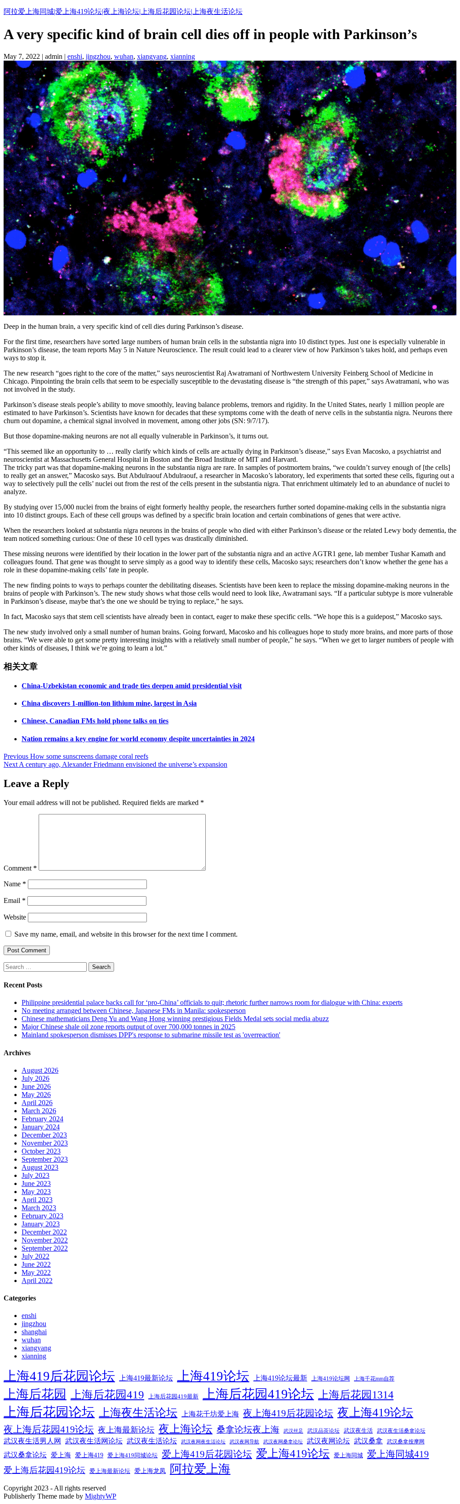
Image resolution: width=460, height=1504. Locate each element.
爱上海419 (89, 1455)
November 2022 (45, 1240)
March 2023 (39, 1208)
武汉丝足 (293, 1431)
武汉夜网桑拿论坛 (283, 1441)
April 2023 (37, 1199)
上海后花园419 (107, 1395)
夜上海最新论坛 (126, 1429)
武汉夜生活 (358, 1431)
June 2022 (36, 1264)
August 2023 (40, 1167)
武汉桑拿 (368, 1441)
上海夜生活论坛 (138, 1412)
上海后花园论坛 (49, 1412)
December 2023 (44, 1135)
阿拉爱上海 (200, 1469)
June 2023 (36, 1183)
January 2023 (41, 1224)
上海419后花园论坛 (59, 1376)
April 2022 (37, 1280)
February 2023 (42, 1216)
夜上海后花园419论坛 (49, 1429)
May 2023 (36, 1191)
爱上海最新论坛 (109, 1471)
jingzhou (98, 56)
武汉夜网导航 (244, 1441)
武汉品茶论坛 (323, 1431)
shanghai (34, 1332)
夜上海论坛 (185, 1429)
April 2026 (37, 1102)
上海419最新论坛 (146, 1378)
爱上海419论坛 (293, 1453)
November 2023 (45, 1143)
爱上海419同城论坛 (132, 1455)
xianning (182, 56)
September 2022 (45, 1248)
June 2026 (36, 1086)
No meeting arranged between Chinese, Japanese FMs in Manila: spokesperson (134, 1010)
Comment (20, 868)
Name (15, 884)
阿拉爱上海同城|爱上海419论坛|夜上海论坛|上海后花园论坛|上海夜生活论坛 (123, 11)
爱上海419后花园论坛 (207, 1454)
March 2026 (39, 1111)
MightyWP (100, 1496)
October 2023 (41, 1151)
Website (15, 917)
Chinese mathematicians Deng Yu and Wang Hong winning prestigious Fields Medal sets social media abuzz (175, 1018)
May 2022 (36, 1272)
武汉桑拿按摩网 (406, 1442)
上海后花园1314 (356, 1395)
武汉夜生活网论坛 (94, 1441)
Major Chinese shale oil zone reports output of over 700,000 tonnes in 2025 (128, 1027)
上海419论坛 (213, 1376)
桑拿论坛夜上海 (248, 1429)
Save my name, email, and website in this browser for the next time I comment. (126, 934)
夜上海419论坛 (375, 1412)
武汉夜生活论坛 (152, 1441)
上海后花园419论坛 (258, 1394)
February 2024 (42, 1119)
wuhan (123, 56)
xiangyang (152, 56)
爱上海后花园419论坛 (44, 1470)
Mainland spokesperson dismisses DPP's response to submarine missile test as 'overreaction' (151, 1035)
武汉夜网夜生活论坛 (203, 1441)
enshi (74, 56)
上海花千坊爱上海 (210, 1414)
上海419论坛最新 (280, 1378)
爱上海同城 (348, 1455)
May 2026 (36, 1094)
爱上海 (61, 1455)
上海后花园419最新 (173, 1396)
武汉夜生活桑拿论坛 (401, 1431)
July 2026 (35, 1078)
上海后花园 (35, 1394)
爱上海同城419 (398, 1454)
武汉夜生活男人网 (32, 1441)
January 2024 (41, 1127)
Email (15, 900)
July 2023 (35, 1175)
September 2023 (45, 1159)
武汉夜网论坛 (328, 1441)
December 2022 (44, 1232)
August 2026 (40, 1070)
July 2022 (35, 1256)
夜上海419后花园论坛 (288, 1413)
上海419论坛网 (330, 1379)
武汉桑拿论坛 (25, 1455)
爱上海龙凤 (150, 1471)
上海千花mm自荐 (374, 1379)
